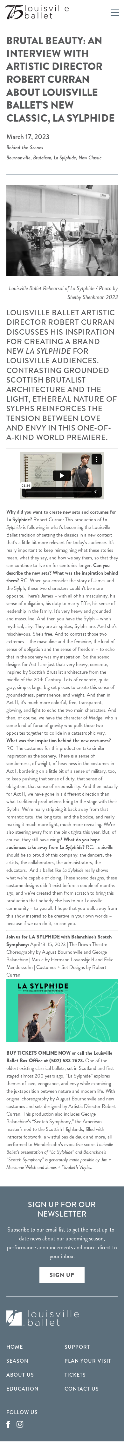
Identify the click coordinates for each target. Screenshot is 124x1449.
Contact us (82, 1388)
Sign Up (62, 1275)
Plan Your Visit (88, 1361)
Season (17, 1361)
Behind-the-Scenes (24, 147)
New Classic (90, 157)
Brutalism (42, 157)
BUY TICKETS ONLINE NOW (38, 1053)
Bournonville (18, 157)
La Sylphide (65, 157)
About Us (20, 1375)
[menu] (115, 12)
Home (14, 1347)
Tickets (75, 1375)
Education (22, 1388)
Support (77, 1347)
